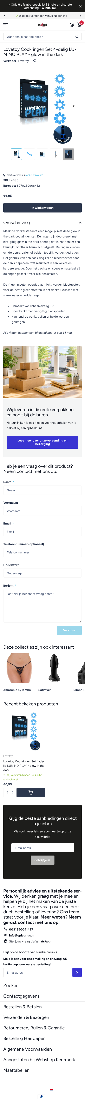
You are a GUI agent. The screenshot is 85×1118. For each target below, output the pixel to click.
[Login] (72, 25)
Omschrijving (16, 222)
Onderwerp (11, 565)
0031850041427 (21, 929)
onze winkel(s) (34, 175)
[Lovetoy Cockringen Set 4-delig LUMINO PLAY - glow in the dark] (24, 730)
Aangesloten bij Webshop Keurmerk (39, 1059)
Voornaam (10, 502)
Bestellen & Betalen (22, 1007)
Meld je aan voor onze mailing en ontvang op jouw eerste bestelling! (35, 961)
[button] (13, 789)
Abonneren (77, 972)
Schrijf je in (42, 860)
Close (80, 6)
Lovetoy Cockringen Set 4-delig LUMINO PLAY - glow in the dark (23, 766)
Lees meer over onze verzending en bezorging (42, 442)
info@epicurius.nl (21, 935)
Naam (8, 482)
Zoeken (77, 36)
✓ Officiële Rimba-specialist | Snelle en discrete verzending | (40, 6)
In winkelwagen (43, 207)
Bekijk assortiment (5, 24)
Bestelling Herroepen (24, 1038)
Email (8, 523)
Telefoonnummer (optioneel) (23, 544)
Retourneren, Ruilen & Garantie (34, 1028)
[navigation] (4, 15)
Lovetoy (23, 61)
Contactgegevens (21, 996)
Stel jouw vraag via (30, 941)
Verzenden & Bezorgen (26, 1017)
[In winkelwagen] (31, 792)
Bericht (9, 585)
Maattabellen (16, 1070)
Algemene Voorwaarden (27, 1049)
